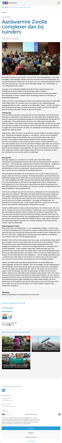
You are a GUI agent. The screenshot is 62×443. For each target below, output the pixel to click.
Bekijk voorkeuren (31, 437)
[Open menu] (59, 3)
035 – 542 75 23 (7, 404)
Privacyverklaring (31, 441)
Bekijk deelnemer (7, 311)
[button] (59, 414)
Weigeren (31, 433)
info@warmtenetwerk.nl (9, 406)
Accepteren (31, 428)
